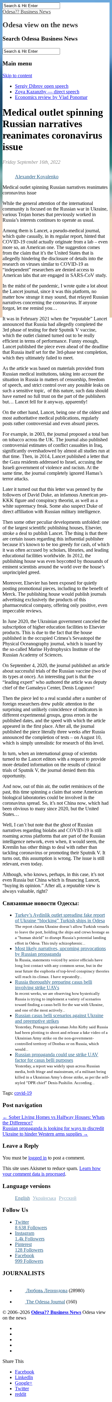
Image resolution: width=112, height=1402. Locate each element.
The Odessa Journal (45, 1301)
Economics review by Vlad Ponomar (51, 97)
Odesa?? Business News (26, 11)
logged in (37, 1157)
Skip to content (17, 75)
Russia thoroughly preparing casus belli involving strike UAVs (53, 984)
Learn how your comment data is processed (51, 1171)
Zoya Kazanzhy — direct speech (47, 91)
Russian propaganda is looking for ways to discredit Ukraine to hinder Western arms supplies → (53, 1131)
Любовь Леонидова (46, 1290)
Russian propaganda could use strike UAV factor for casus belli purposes (56, 1057)
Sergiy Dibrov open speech (41, 86)
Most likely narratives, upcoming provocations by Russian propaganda (60, 951)
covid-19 (23, 1093)
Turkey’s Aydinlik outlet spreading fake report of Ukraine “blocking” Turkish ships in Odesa (60, 917)
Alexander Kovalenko (36, 176)
